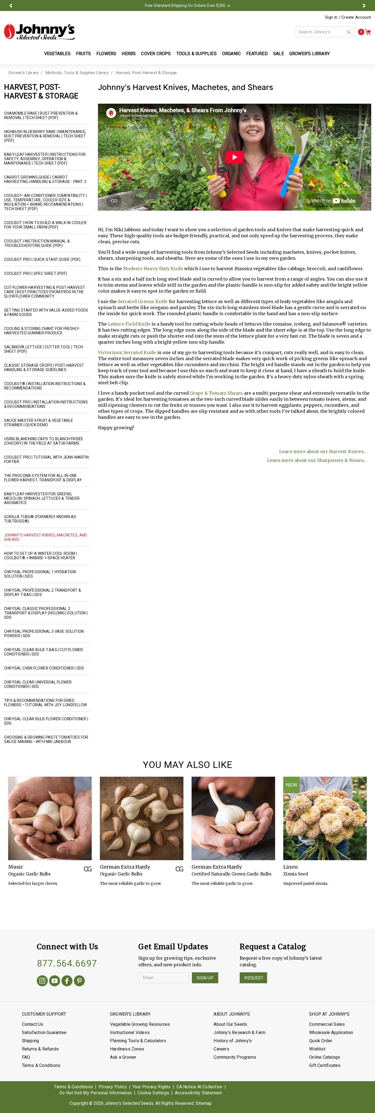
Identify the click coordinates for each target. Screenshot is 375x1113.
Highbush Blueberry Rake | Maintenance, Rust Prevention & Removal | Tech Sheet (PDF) (45, 136)
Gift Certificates (324, 1065)
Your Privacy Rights (152, 1086)
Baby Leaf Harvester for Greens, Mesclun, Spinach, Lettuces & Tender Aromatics (42, 498)
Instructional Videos (130, 1032)
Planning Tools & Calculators (138, 1040)
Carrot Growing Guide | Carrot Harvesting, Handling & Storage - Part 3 (45, 179)
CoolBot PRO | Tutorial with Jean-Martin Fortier (46, 459)
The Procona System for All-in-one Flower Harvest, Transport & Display (43, 477)
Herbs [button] (129, 53)
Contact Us (32, 1024)
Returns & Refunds (40, 1049)
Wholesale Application (331, 1032)
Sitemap (203, 1103)
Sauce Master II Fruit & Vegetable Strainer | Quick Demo (38, 422)
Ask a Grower (123, 1057)
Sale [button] (278, 53)
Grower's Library (23, 72)
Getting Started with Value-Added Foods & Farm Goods (46, 312)
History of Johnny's (233, 1040)
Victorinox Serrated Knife (127, 352)
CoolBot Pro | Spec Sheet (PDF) (35, 273)
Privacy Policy (113, 1086)
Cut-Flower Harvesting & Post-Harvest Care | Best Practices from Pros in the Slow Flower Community (44, 291)
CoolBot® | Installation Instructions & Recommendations (45, 386)
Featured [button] (257, 53)
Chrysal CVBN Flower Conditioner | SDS (44, 668)
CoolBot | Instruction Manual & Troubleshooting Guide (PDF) (37, 243)
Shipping (30, 1040)
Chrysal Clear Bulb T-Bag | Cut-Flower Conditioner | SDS (43, 652)
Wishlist (317, 1049)
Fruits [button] (83, 53)
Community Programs (235, 1057)
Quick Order (320, 1040)
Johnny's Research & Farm (239, 1032)
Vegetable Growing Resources (140, 1024)
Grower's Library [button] (310, 53)
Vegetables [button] (57, 53)
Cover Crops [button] (156, 53)
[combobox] (325, 31)
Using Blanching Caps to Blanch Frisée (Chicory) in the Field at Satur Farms (43, 441)
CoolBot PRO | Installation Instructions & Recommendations (46, 404)
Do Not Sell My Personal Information (95, 1092)
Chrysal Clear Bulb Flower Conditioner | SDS (46, 721)
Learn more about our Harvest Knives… (323, 451)
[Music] (50, 818)
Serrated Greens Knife (143, 301)
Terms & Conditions (41, 1065)
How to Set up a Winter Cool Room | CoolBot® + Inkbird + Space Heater (40, 555)
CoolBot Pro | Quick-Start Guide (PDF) (42, 259)
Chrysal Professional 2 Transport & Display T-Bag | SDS (42, 592)
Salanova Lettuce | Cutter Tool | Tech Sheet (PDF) (43, 349)
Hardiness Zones (127, 1049)
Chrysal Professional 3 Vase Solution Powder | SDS (44, 633)
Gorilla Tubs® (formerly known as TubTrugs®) (40, 519)
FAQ (26, 1057)
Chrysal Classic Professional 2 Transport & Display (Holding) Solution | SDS (46, 613)
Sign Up (205, 978)
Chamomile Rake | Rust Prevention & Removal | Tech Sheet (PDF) (41, 115)
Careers (221, 1049)
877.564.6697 (67, 963)
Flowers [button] (106, 53)
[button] (10, 5)
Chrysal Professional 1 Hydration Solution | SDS (40, 574)
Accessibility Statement (198, 1092)
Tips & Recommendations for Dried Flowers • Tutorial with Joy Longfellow (45, 702)
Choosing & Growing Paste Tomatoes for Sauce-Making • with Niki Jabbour (46, 739)
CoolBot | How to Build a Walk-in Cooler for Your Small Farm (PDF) (45, 225)
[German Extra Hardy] (141, 818)
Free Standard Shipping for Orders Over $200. (185, 5)
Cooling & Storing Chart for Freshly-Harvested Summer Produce (42, 330)
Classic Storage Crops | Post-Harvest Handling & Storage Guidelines (44, 367)
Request (253, 978)
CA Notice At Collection (200, 1086)
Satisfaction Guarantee (44, 1032)
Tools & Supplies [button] (197, 53)
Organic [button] (231, 53)
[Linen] (325, 818)
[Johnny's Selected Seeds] (39, 32)
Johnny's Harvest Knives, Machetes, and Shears (45, 537)
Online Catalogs (324, 1057)
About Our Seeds (230, 1024)
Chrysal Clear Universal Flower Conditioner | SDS (38, 684)
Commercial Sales (327, 1024)
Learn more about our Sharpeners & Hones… (317, 460)
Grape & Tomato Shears (216, 393)
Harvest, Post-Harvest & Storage (146, 72)
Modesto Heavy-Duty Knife (153, 268)
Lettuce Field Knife (129, 324)
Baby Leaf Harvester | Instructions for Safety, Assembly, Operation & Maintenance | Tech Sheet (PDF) (45, 158)
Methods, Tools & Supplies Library (77, 72)
